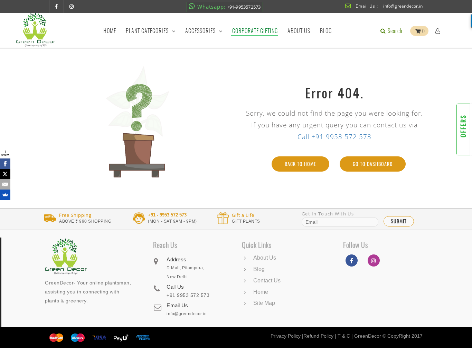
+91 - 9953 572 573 (167, 215)
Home (109, 31)
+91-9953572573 (229, 6)
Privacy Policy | (287, 336)
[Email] (5, 184)
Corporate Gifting (255, 31)
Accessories (201, 31)
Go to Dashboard (373, 163)
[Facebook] (5, 163)
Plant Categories (148, 31)
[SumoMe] (5, 195)
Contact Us (267, 280)
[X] (5, 174)
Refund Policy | (320, 336)
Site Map (264, 303)
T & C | (345, 336)
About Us (298, 31)
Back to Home (300, 163)
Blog (326, 31)
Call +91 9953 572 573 (334, 136)
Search (394, 31)
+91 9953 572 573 (188, 295)
